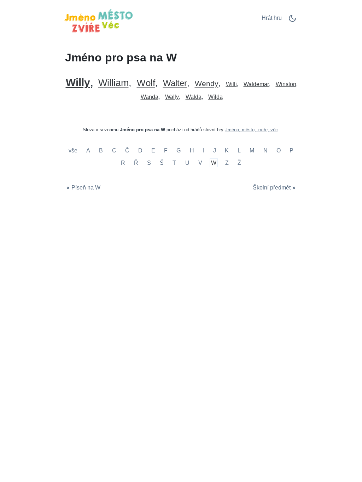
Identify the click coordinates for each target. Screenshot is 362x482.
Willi (231, 84)
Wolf (146, 83)
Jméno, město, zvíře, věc (251, 129)
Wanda (149, 97)
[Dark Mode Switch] (292, 20)
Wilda (215, 97)
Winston (286, 84)
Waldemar (256, 84)
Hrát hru (272, 18)
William (113, 83)
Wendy (206, 84)
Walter (175, 83)
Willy (78, 82)
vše (74, 150)
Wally (172, 97)
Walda (194, 97)
